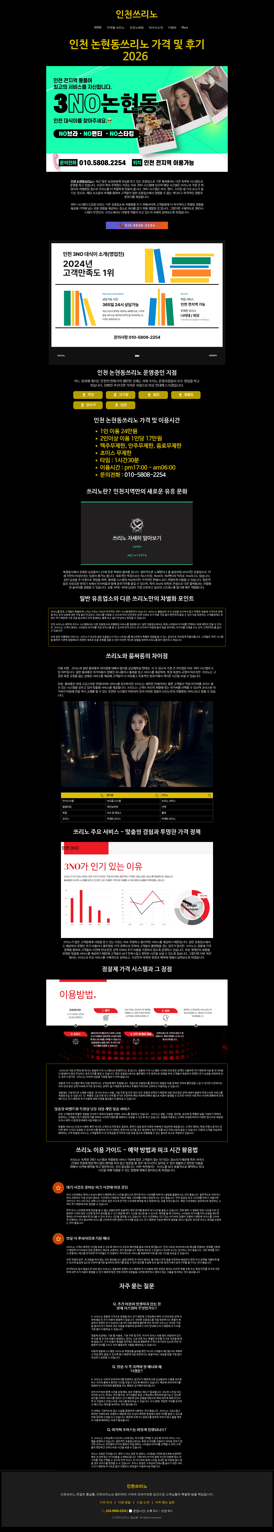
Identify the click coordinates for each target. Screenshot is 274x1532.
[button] (116, 27)
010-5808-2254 (145, 475)
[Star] (58, 1188)
